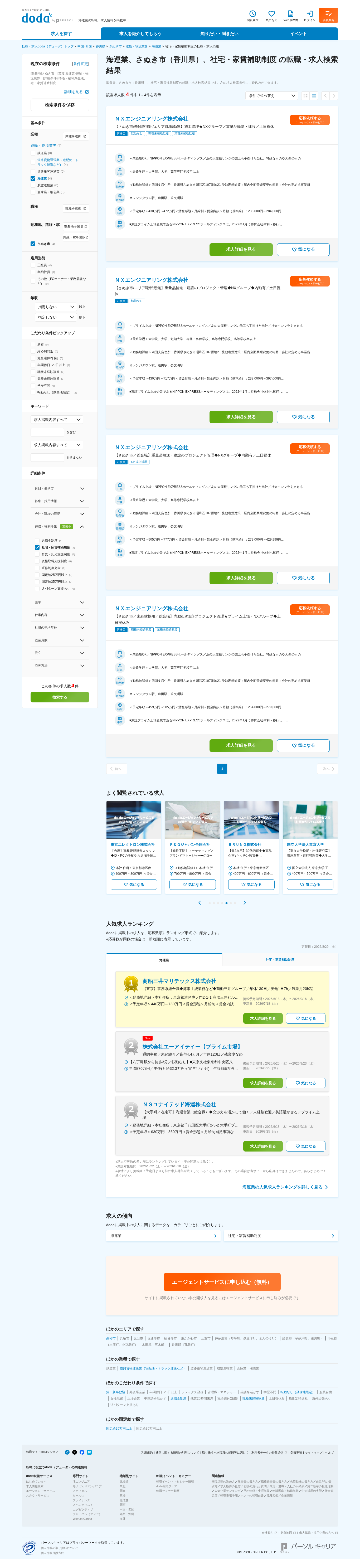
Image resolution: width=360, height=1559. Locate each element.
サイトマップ (313, 1452)
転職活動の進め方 (223, 1481)
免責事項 (296, 1452)
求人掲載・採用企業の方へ (316, 1532)
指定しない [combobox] (47, 307)
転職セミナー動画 (167, 1490)
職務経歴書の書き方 (274, 1481)
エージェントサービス (40, 1490)
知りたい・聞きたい (220, 33)
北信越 (124, 1500)
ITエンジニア (81, 1481)
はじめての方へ (36, 1481)
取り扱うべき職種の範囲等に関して (225, 1452)
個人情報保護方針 (52, 1553)
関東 (122, 1490)
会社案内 (267, 1532)
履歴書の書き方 (248, 1481)
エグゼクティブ (83, 1509)
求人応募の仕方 (230, 1486)
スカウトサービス (37, 1495)
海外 (122, 1518)
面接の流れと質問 (255, 1486)
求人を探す (61, 33)
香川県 (100, 46)
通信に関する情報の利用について (177, 1452)
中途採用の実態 (311, 1490)
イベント (298, 33)
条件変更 (80, 64)
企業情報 (287, 1495)
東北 (122, 1486)
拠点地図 (286, 1532)
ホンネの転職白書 (252, 1495)
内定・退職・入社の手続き (287, 1486)
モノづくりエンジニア (87, 1486)
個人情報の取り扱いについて (60, 1548)
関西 (122, 1504)
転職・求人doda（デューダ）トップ (48, 46)
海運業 (156, 46)
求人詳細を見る (241, 249)
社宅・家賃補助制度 (244, 1235)
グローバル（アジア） (87, 1514)
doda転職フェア (166, 1486)
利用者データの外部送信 (267, 1452)
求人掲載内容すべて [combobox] (50, 419)
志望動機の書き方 (301, 1481)
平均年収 (249, 1490)
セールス (78, 1495)
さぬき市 (115, 46)
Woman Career (82, 1518)
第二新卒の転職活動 (320, 1486)
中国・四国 (127, 1509)
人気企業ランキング (228, 1490)
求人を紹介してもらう (140, 33)
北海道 (124, 1481)
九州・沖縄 (127, 1514)
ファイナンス (81, 1500)
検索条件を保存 (60, 105)
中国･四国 (84, 46)
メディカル (80, 1490)
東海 (122, 1495)
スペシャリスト (83, 1504)
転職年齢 (293, 1490)
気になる (306, 249)
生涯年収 (264, 1490)
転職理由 (278, 1490)
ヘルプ (329, 1452)
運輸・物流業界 (137, 46)
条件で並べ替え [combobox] (262, 96)
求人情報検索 (34, 1486)
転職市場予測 (229, 1495)
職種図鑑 (272, 1495)
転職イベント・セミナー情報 (175, 1481)
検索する (59, 697)
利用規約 (147, 1452)
